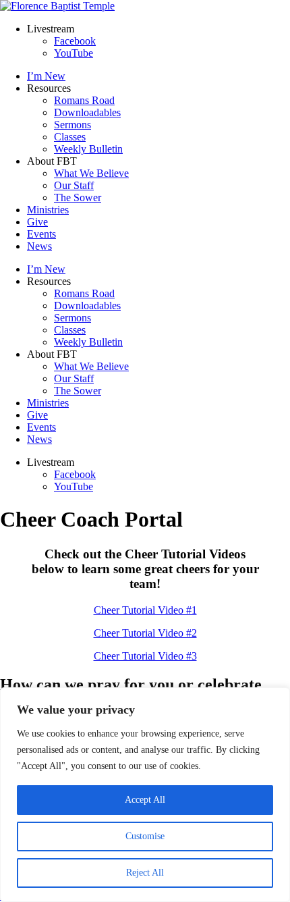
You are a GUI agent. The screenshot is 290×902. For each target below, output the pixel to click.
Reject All (145, 873)
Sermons (72, 124)
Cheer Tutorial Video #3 (145, 656)
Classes (70, 136)
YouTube (73, 53)
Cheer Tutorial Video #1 (145, 610)
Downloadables (87, 112)
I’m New (46, 76)
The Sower (77, 197)
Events (41, 234)
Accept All (145, 800)
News (39, 246)
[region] (145, 794)
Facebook (75, 41)
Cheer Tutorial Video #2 (145, 633)
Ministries (48, 209)
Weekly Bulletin (88, 149)
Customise (145, 836)
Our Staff (74, 185)
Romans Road (84, 100)
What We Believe (91, 173)
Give (37, 222)
